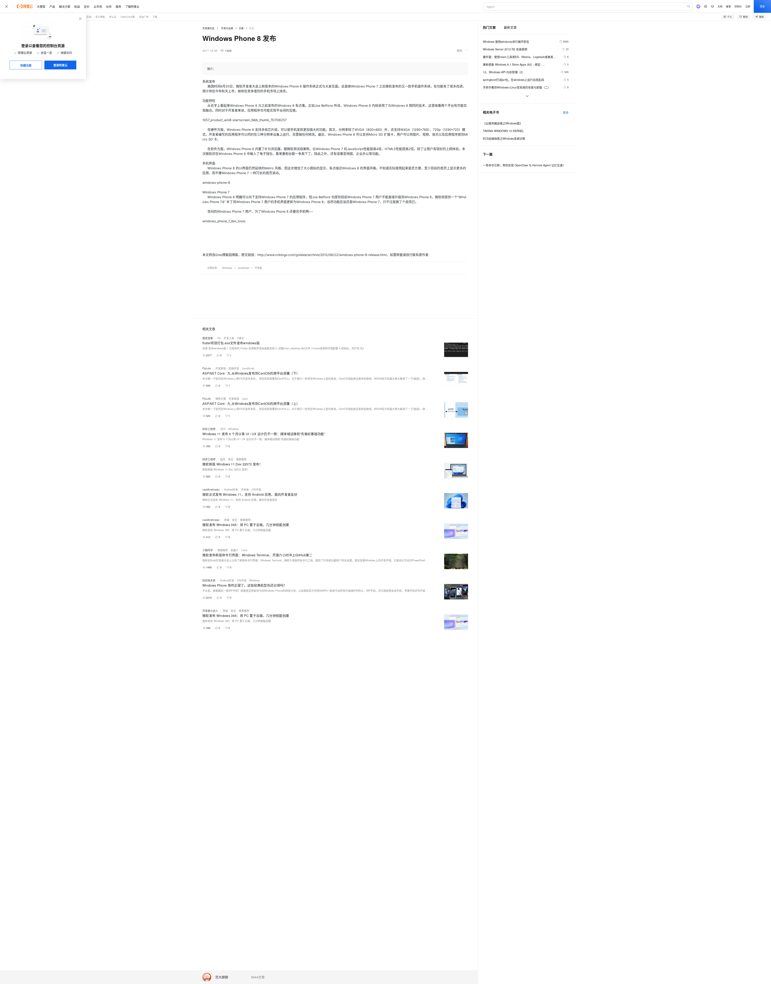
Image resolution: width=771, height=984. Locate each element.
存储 (226, 520)
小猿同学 (207, 550)
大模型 (41, 6)
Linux (244, 550)
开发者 (258, 267)
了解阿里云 (132, 6)
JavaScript (243, 267)
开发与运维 (227, 28)
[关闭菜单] (6, 6)
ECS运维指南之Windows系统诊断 (504, 138)
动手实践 (86, 16)
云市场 (98, 6)
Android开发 (231, 489)
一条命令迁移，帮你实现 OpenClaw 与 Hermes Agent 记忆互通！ (524, 165)
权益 (77, 6)
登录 (762, 6)
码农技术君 (208, 580)
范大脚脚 (221, 977)
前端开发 (234, 368)
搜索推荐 (241, 459)
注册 (747, 6)
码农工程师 (208, 429)
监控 (222, 459)
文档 (720, 6)
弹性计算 (220, 398)
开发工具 (229, 338)
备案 (728, 6)
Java (245, 398)
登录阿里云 (60, 65)
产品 (52, 6)
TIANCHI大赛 (127, 16)
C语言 (240, 338)
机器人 (235, 550)
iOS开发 (256, 489)
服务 (118, 6)
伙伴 (109, 6)
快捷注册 (26, 65)
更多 (566, 112)
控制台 (738, 6)
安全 (230, 459)
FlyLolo (206, 368)
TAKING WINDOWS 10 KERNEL (503, 131)
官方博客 (100, 16)
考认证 (112, 16)
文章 (241, 28)
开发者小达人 (210, 610)
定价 (87, 6)
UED (222, 429)
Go (219, 338)
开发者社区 (208, 28)
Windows (227, 267)
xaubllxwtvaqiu (210, 489)
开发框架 (220, 368)
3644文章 (258, 977)
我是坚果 (207, 338)
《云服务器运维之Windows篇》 (502, 123)
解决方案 (64, 6)
